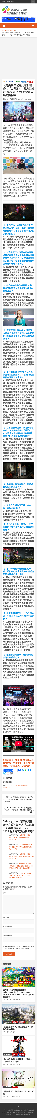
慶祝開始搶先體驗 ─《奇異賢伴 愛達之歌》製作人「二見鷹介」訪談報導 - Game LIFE (21, 866)
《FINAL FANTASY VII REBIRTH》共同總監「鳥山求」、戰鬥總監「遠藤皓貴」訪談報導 (17, 810)
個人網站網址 (7, 935)
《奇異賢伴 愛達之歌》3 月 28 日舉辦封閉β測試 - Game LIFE (20, 837)
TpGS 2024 (10, 785)
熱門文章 (27, 982)
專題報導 (30, 82)
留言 (5, 893)
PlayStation (11, 82)
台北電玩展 (18, 785)
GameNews (13, 982)
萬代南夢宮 (6, 787)
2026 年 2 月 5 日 (8, 1032)
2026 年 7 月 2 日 (8, 999)
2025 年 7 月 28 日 (9, 1096)
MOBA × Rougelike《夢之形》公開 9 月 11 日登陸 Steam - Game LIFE (20, 875)
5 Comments (26, 99)
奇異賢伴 (25, 785)
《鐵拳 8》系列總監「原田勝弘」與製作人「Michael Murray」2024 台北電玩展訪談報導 (19, 799)
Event (6, 982)
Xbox (18, 82)
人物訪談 (24, 82)
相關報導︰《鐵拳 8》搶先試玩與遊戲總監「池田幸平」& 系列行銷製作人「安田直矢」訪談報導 (18, 763)
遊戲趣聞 (21, 1022)
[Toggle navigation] (4, 25)
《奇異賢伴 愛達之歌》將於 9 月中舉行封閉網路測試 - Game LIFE (21, 847)
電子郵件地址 (8, 926)
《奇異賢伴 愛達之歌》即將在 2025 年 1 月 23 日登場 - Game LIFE (21, 856)
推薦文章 (20, 982)
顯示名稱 (6, 917)
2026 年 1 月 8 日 (8, 1064)
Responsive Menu (33, 1)
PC (4, 82)
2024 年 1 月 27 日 (9, 99)
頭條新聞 (6, 985)
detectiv (18, 99)
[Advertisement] (18, 57)
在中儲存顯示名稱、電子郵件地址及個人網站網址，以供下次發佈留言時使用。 (18, 948)
